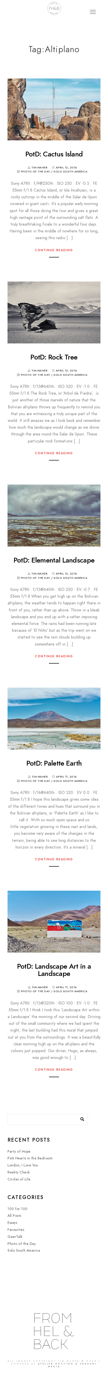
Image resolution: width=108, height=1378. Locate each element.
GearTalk (15, 1236)
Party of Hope (19, 1151)
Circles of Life (19, 1179)
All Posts (14, 1215)
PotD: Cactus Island (54, 154)
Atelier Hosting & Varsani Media (67, 1365)
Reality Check (19, 1172)
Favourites (16, 1229)
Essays (12, 1222)
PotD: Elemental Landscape (54, 560)
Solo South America (70, 171)
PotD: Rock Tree (54, 357)
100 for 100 (18, 1209)
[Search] (80, 1118)
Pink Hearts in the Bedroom (30, 1158)
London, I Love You (23, 1165)
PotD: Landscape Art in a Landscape (54, 969)
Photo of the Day (35, 171)
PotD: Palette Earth (54, 763)
